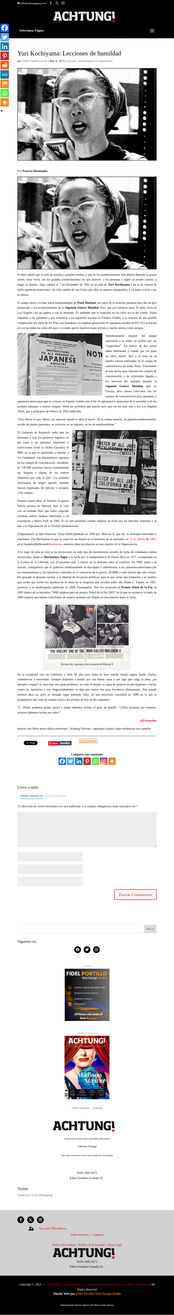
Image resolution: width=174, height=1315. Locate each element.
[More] (112, 761)
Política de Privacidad (91, 1244)
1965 (153, 539)
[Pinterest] (87, 761)
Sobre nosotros (81, 1108)
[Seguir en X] (30, 1219)
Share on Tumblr (65, 743)
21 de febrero (137, 539)
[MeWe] (4, 74)
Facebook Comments (56, 795)
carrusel (71, 61)
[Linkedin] (79, 761)
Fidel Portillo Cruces (34, 61)
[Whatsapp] (95, 761)
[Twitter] (70, 761)
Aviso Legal (114, 1244)
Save (55, 743)
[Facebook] (62, 761)
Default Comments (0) (31, 795)
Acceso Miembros (53, 1228)
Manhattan (55, 544)
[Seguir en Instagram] (40, 1219)
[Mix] (4, 84)
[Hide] (1, 111)
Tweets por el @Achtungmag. (35, 1195)
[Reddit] (4, 65)
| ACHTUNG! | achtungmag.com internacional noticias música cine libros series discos (98, 1284)
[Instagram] (103, 761)
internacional (85, 61)
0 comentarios (104, 61)
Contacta (97, 1108)
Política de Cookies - (65, 1244)
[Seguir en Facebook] (20, 1219)
